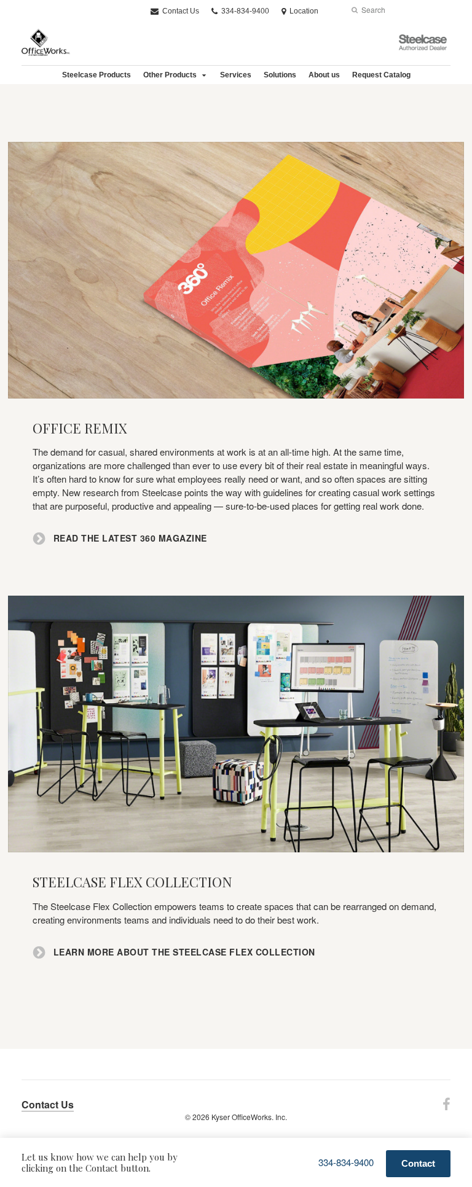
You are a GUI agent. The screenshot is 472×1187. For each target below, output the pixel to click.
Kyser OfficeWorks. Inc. (249, 1116)
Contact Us (179, 11)
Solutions (280, 75)
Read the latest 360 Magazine (128, 538)
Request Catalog (381, 75)
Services (235, 75)
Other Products (170, 75)
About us (324, 75)
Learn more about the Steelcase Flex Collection (182, 952)
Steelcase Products (96, 75)
